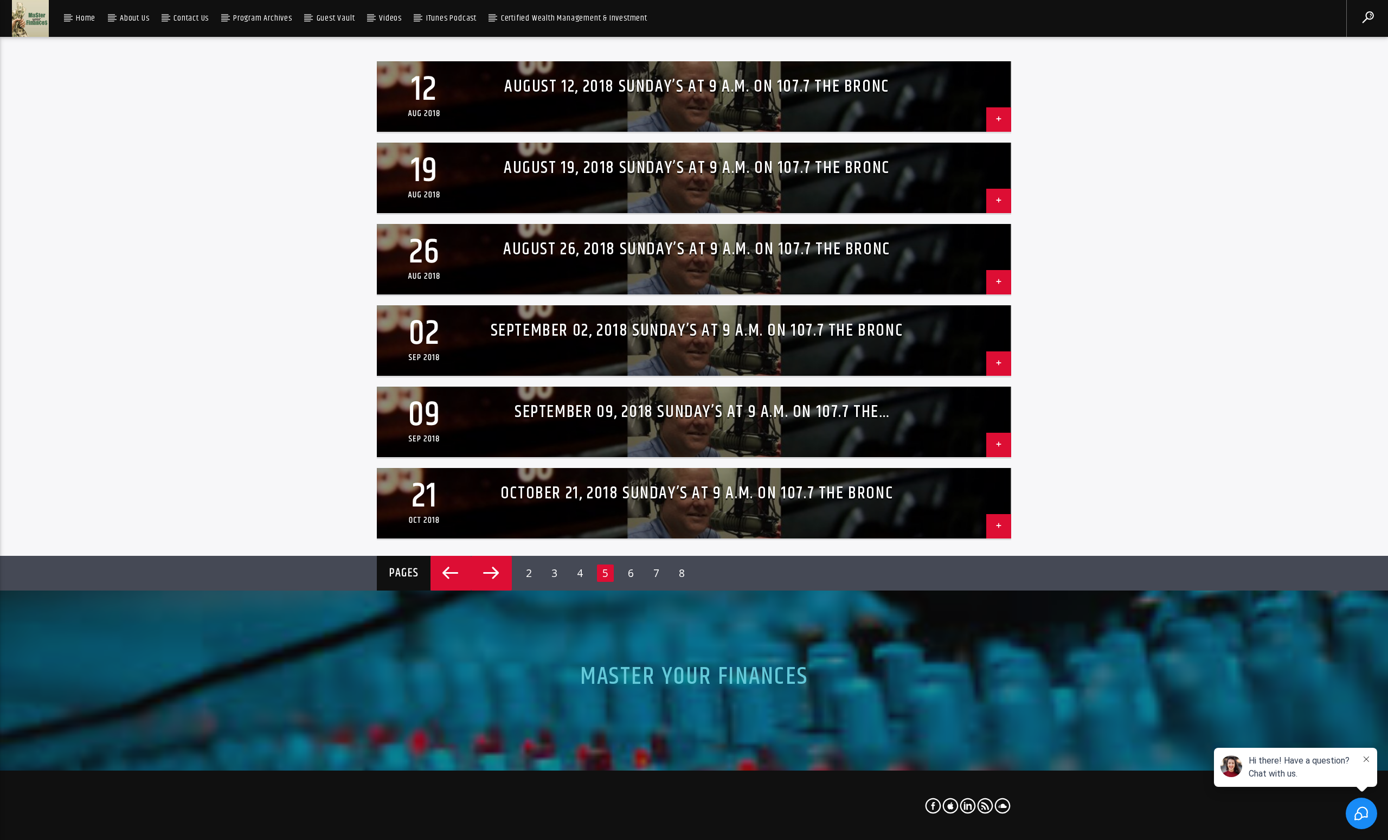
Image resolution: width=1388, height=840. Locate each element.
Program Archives (262, 18)
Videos (390, 18)
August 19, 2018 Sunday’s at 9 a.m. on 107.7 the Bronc (697, 168)
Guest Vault (336, 18)
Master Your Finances (694, 677)
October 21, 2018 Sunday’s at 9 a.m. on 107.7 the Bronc (696, 493)
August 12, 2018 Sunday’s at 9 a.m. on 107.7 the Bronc (696, 86)
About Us (134, 18)
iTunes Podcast (451, 18)
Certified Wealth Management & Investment (574, 18)
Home (85, 18)
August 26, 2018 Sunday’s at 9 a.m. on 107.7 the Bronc (696, 249)
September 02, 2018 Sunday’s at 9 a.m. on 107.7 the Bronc (697, 330)
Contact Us (191, 18)
